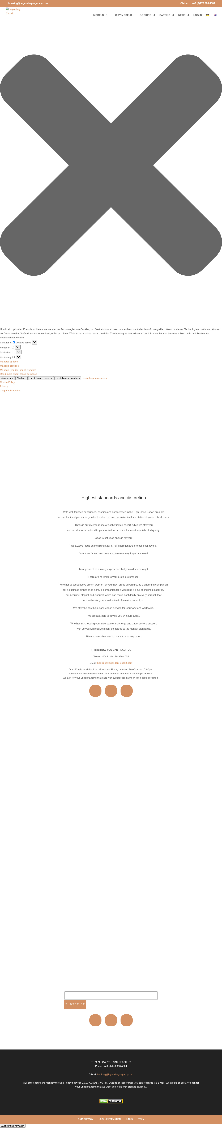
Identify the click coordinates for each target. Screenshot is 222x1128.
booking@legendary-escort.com (114, 662)
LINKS (129, 1119)
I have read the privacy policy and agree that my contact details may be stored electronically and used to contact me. (74, 909)
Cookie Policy (7, 382)
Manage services (9, 365)
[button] (111, 166)
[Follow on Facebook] (111, 691)
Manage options (9, 361)
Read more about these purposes (18, 373)
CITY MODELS (123, 15)
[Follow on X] (127, 691)
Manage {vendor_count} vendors (18, 370)
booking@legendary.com (144, 741)
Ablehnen (21, 378)
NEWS (181, 15)
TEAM (141, 1119)
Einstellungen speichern (68, 378)
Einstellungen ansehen (41, 378)
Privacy (4, 386)
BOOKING (145, 15)
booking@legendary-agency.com (115, 1074)
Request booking (77, 920)
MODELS (98, 15)
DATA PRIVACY (86, 1119)
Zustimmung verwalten (12, 1126)
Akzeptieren (7, 378)
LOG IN (197, 15)
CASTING (164, 15)
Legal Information (10, 390)
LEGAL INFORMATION (110, 1119)
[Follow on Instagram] (95, 691)
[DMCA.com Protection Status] (111, 1102)
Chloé (182, 3)
